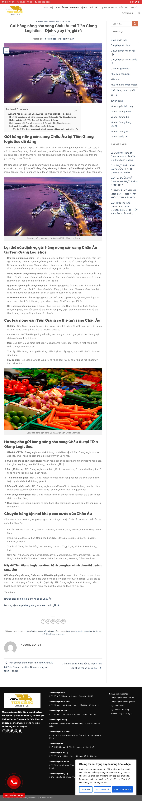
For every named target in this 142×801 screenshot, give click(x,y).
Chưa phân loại (119, 40)
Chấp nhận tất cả (122, 789)
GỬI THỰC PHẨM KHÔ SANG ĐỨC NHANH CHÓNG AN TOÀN (123, 169)
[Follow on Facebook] (130, 2)
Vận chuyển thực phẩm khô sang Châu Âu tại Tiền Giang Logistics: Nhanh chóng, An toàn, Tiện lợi (28, 666)
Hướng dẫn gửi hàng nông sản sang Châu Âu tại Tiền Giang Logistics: (41, 123)
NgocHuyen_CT (67, 39)
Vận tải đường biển (121, 111)
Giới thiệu (49, 8)
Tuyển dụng (128, 13)
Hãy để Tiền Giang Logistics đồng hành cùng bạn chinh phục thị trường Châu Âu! (47, 129)
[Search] (139, 13)
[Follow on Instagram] (133, 2)
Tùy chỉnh (86, 789)
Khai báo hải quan (120, 74)
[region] (105, 777)
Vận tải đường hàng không (121, 124)
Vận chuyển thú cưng (122, 106)
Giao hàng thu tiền (120, 68)
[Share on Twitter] (48, 621)
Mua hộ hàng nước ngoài (124, 84)
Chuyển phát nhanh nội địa (123, 52)
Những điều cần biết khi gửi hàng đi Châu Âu (27, 598)
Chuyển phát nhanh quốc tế (124, 61)
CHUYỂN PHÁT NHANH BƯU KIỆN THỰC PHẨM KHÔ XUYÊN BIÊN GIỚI (123, 194)
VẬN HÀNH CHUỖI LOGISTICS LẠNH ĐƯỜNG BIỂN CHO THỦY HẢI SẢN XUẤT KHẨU (124, 208)
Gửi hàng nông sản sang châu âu (81, 631)
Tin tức (135, 8)
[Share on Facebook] (43, 621)
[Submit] (135, 23)
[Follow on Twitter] (136, 2)
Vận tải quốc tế (89, 8)
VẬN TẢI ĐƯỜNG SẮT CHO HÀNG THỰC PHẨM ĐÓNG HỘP (124, 181)
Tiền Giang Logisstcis (55, 634)
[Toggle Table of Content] (75, 109)
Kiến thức (124, 8)
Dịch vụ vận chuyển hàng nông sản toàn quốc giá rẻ (31, 605)
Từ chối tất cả (102, 789)
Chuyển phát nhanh (66, 8)
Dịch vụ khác (108, 8)
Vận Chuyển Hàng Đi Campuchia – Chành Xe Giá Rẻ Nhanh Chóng (123, 156)
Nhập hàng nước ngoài (123, 90)
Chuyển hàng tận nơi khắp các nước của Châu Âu (33, 126)
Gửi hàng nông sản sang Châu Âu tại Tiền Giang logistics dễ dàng (39, 114)
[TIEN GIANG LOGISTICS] (15, 10)
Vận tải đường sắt (120, 131)
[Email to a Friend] (53, 621)
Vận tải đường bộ (120, 117)
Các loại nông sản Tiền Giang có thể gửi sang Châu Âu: (35, 120)
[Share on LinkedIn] (63, 621)
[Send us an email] (138, 2)
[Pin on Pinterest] (58, 621)
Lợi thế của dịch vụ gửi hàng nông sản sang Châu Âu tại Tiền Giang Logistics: (44, 117)
